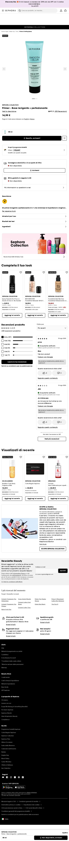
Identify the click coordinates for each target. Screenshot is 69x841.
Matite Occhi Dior (6, 609)
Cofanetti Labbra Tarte (24, 607)
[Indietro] (4, 69)
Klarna (32, 119)
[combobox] (52, 328)
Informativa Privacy (19, 573)
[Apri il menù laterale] (2, 10)
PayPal (26, 119)
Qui (2, 794)
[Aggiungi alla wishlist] (20, 272)
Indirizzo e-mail (40, 567)
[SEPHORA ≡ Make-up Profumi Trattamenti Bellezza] (10, 10)
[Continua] (65, 69)
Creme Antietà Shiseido (24, 599)
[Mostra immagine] (34, 67)
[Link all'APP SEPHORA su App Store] (19, 787)
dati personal (16, 575)
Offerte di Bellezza (32, 792)
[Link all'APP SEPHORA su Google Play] (7, 787)
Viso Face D (55, 604)
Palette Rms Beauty (40, 604)
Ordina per (40, 324)
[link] (17, 362)
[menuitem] (61, 10)
